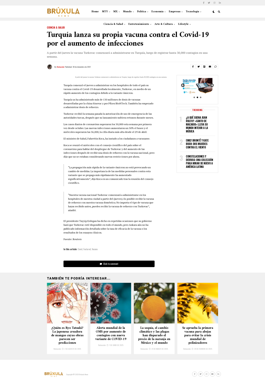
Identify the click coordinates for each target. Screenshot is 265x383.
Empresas (174, 11)
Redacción (60, 66)
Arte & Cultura (163, 24)
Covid (80, 249)
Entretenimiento (138, 24)
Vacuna (95, 249)
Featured (87, 249)
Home (95, 11)
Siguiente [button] (212, 85)
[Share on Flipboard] (204, 66)
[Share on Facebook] (192, 66)
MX (115, 11)
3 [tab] (200, 97)
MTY (105, 11)
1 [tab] (194, 97)
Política (141, 11)
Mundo (127, 11)
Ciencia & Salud (113, 24)
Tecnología (192, 11)
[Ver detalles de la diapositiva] (197, 86)
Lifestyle (183, 24)
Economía (157, 11)
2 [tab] (197, 97)
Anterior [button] (183, 85)
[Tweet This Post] (198, 66)
